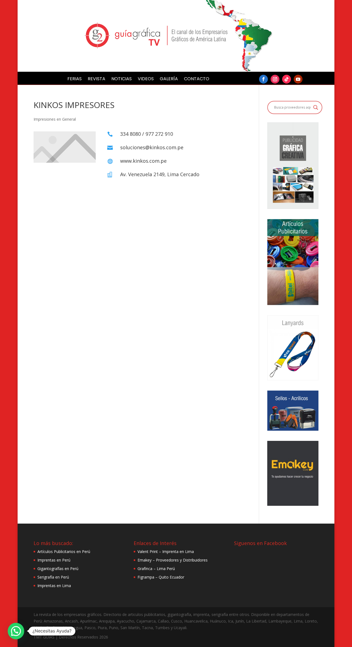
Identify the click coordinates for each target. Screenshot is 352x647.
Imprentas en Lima (54, 585)
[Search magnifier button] (316, 107)
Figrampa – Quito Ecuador (161, 577)
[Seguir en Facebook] (263, 79)
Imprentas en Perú (53, 560)
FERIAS (74, 79)
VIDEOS (146, 79)
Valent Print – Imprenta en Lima (166, 551)
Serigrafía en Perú (53, 577)
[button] (16, 631)
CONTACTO (196, 79)
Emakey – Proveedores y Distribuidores (173, 560)
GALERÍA (169, 79)
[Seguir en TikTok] (286, 79)
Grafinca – (147, 568)
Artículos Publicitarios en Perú (63, 551)
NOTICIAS (121, 79)
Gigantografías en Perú (57, 568)
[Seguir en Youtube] (298, 79)
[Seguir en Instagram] (275, 79)
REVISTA (96, 79)
